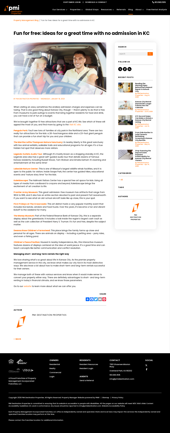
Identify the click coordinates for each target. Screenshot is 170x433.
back (18, 339)
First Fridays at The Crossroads (30, 204)
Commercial (55, 372)
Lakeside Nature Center (26, 168)
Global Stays (92, 9)
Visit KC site (75, 124)
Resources (106, 9)
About (138, 9)
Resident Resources (89, 364)
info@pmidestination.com (122, 379)
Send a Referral (87, 380)
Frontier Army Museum (25, 192)
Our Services (58, 9)
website (27, 286)
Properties (75, 9)
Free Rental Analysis (157, 9)
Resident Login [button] (86, 368)
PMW (97, 397)
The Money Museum (24, 215)
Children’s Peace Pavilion (26, 242)
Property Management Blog (26, 20)
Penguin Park (20, 130)
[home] (13, 10)
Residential (54, 364)
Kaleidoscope (21, 180)
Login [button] (51, 376)
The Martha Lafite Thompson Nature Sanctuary (38, 142)
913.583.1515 (160, 2)
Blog (130, 9)
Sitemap (105, 397)
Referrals (121, 9)
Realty (52, 368)
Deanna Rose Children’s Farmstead (32, 230)
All (122, 179)
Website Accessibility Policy (113, 406)
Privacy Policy (117, 397)
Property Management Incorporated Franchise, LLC (22, 381)
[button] (120, 69)
